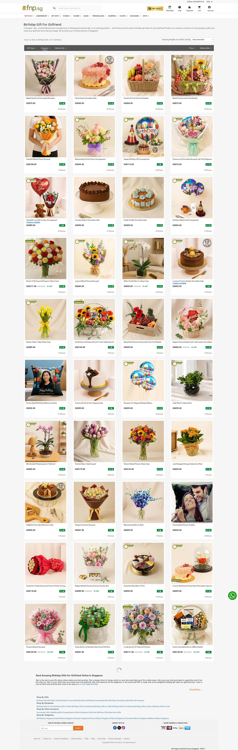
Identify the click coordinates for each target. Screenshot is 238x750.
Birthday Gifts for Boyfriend (82, 706)
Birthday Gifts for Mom (143, 706)
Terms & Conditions (61, 739)
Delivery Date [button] (205, 48)
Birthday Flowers (66, 700)
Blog (93, 739)
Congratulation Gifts (70, 712)
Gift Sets (55, 16)
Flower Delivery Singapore (100, 718)
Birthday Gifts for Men (62, 706)
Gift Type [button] (30, 48)
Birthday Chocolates (117, 700)
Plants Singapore (117, 718)
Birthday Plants (80, 700)
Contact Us (47, 739)
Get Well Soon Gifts (100, 712)
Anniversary (41, 16)
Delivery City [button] (59, 48)
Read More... (196, 689)
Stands (66, 16)
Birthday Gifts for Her (45, 706)
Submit (78, 728)
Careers (127, 739)
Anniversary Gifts (43, 712)
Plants (123, 16)
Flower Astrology (114, 739)
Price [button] (191, 48)
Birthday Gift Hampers (135, 700)
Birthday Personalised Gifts (97, 700)
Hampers (112, 16)
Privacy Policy (76, 739)
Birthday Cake (53, 700)
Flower (76, 16)
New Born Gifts (115, 712)
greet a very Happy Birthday (86, 684)
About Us (37, 739)
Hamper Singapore (81, 718)
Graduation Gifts (85, 712)
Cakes (85, 16)
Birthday (28, 16)
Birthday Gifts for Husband (122, 706)
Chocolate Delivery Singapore (136, 718)
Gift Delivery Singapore (45, 718)
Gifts (145, 16)
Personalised (98, 16)
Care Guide (101, 739)
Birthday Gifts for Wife (102, 706)
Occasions (134, 16)
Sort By (176, 40)
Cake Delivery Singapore (64, 718)
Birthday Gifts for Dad (161, 706)
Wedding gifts (56, 712)
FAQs (86, 739)
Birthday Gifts (42, 700)
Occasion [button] (44, 49)
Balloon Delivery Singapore (159, 718)
